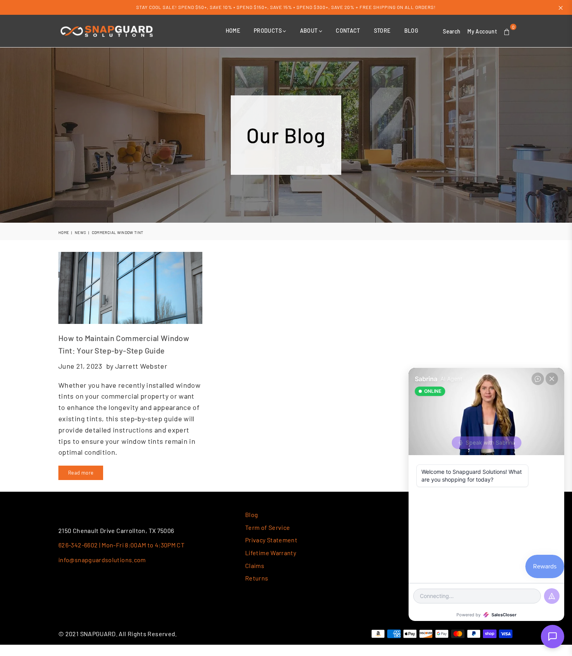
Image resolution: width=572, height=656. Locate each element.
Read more (80, 473)
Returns (256, 578)
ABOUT (309, 30)
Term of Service (267, 527)
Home (63, 232)
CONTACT (348, 30)
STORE (382, 30)
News (80, 232)
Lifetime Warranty (270, 552)
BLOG (411, 30)
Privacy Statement (271, 539)
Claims (254, 565)
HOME (233, 30)
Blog (251, 514)
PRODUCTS (268, 30)
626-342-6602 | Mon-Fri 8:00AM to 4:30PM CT (121, 545)
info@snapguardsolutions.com (102, 559)
